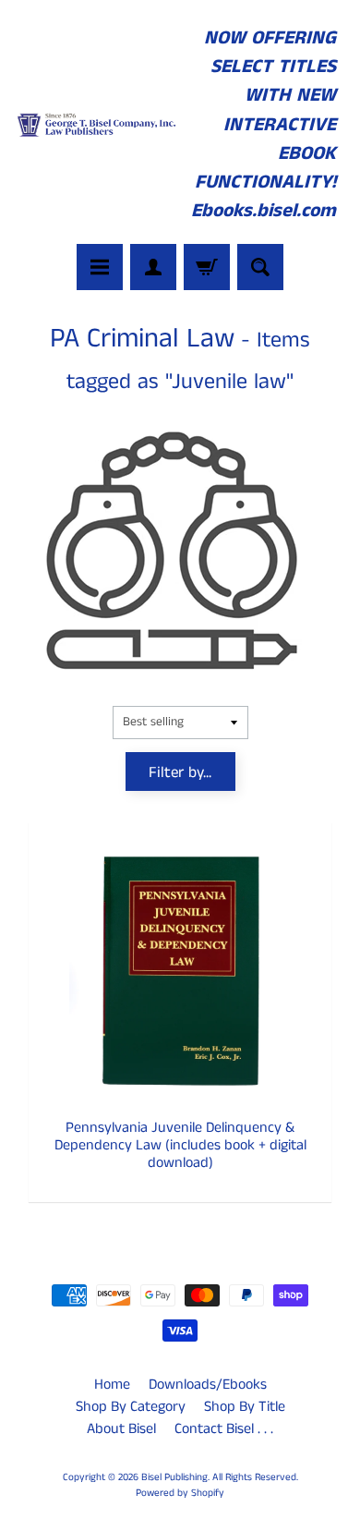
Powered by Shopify (180, 1493)
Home (112, 1384)
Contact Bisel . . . (223, 1429)
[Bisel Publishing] (97, 125)
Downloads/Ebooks (208, 1384)
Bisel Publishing (174, 1477)
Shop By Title (244, 1406)
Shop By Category (131, 1406)
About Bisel (121, 1429)
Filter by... (180, 772)
